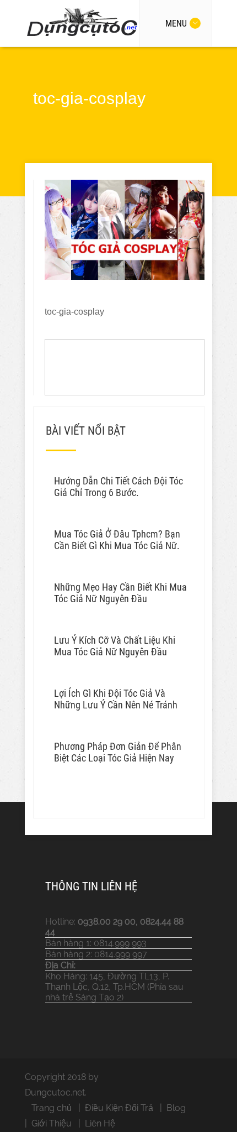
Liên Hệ (100, 1123)
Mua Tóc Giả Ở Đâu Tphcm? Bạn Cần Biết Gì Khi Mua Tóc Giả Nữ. (117, 539)
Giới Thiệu (51, 1123)
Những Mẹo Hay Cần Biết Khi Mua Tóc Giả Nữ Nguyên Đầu (120, 592)
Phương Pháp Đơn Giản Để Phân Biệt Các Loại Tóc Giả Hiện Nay (117, 752)
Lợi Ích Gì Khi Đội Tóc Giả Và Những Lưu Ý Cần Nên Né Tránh (115, 699)
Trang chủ (51, 1108)
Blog (176, 1108)
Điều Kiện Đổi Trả (119, 1108)
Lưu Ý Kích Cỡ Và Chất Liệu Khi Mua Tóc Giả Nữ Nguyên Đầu (114, 646)
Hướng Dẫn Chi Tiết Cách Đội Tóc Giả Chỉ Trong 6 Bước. (118, 486)
